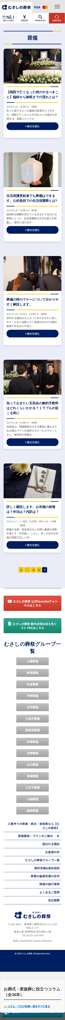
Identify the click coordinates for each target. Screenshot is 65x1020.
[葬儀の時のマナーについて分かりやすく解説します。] (32, 273)
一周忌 (24, 521)
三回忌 (33, 521)
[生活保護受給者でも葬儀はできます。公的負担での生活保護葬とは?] (32, 169)
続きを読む (33, 126)
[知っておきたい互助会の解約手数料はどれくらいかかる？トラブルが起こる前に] (32, 377)
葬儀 (34, 106)
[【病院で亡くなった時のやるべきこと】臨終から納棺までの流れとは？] (32, 66)
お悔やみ (25, 106)
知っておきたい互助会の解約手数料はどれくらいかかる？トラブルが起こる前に (32, 408)
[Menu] (57, 7)
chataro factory (42, 940)
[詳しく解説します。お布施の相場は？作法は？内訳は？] (32, 480)
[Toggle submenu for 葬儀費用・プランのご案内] (58, 836)
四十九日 (44, 521)
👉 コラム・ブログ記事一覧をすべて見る (27, 1006)
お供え (24, 313)
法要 (54, 521)
